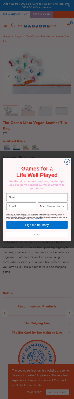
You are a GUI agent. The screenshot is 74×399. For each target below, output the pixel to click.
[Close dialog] (67, 161)
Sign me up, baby (37, 225)
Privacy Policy (34, 218)
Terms (41, 218)
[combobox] (41, 206)
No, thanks (37, 234)
